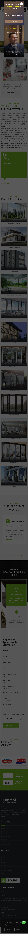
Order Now (14, 21)
